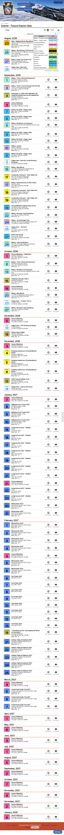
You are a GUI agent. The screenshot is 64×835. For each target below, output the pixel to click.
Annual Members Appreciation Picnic (23, 206)
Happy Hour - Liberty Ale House (21, 387)
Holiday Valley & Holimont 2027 (21, 640)
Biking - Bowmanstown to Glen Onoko (23, 182)
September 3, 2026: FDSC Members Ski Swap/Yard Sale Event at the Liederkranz (25, 94)
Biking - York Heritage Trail (20, 220)
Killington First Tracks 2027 (20, 404)
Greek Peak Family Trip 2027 (20, 689)
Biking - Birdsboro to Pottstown (21, 123)
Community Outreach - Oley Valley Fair (24, 175)
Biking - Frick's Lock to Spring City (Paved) (25, 86)
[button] (53, 30)
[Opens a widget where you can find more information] (57, 832)
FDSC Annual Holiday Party (20, 379)
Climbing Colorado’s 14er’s (20, 279)
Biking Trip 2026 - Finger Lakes (21, 110)
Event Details (56, 80)
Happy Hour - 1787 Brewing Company (23, 325)
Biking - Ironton (16, 146)
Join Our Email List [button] (23, 4)
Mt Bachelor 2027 (17, 504)
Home (2, 23)
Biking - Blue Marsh (17, 167)
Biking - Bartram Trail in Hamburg (22, 213)
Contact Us (14, 825)
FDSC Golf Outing (17, 235)
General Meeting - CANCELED (21, 254)
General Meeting (16, 103)
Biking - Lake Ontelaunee (19, 242)
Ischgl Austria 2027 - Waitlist (21, 427)
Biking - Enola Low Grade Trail (21, 59)
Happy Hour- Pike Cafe (19, 67)
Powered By (28, 827)
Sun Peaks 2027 (16, 576)
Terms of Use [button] (46, 825)
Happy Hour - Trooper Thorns (21, 301)
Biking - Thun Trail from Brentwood (23, 78)
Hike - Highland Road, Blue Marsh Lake (24, 41)
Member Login (58, 2)
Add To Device (48, 80)
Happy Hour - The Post (19, 227)
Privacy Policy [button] (54, 825)
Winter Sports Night (18, 332)
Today (7, 30)
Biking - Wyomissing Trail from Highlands (24, 50)
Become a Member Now (25, 9)
